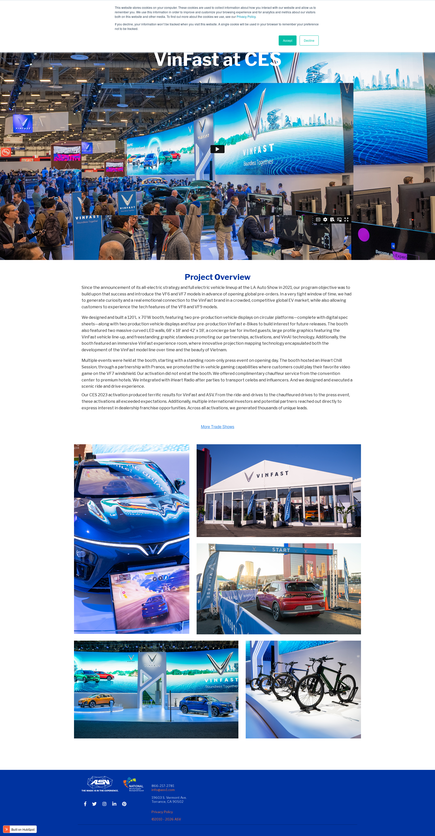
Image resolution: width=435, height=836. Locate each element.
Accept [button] (287, 40)
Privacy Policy (246, 16)
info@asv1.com (163, 790)
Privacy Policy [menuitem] (162, 812)
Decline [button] (309, 40)
